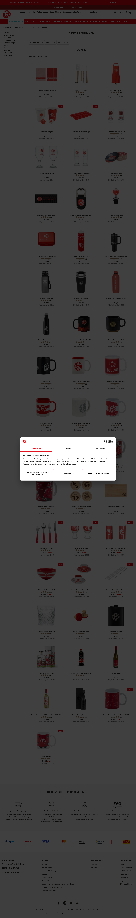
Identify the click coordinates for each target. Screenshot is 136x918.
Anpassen (66, 473)
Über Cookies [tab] (100, 448)
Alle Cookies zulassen (98, 473)
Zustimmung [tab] (36, 448)
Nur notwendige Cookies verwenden (37, 473)
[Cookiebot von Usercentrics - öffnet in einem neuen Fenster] (104, 441)
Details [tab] (68, 448)
